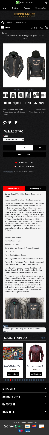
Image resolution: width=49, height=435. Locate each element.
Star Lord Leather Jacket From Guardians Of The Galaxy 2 (37, 366)
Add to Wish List (25, 163)
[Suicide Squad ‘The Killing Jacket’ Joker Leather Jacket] (24, 65)
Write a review (28, 172)
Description (13, 188)
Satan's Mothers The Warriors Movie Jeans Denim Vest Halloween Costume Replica (13, 366)
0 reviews (18, 172)
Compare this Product (25, 166)
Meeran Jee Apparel (15, 109)
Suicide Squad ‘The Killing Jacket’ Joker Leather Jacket (21, 330)
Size (6, 136)
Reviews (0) (35, 188)
